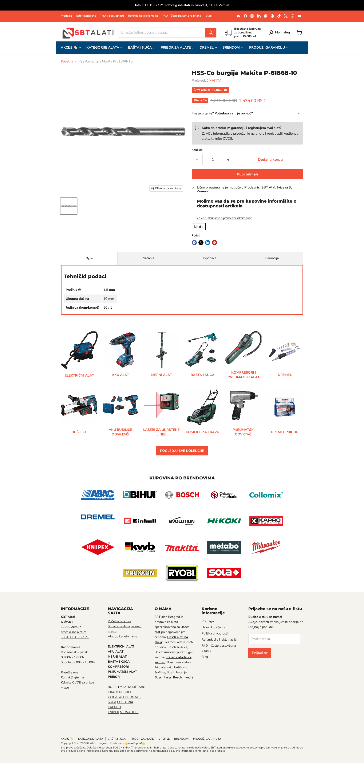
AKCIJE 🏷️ (69, 47)
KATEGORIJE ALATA (103, 47)
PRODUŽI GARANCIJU (267, 47)
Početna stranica (119, 621)
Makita (198, 226)
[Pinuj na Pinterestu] (214, 242)
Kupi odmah (247, 174)
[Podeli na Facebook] (194, 242)
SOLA (112, 702)
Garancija (272, 258)
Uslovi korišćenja (86, 15)
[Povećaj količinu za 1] (228, 159)
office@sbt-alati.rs (73, 632)
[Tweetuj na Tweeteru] (200, 242)
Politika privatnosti (112, 15)
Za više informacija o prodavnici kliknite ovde (224, 218)
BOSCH (113, 687)
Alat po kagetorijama (122, 636)
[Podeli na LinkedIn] (207, 242)
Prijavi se (260, 653)
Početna (67, 61)
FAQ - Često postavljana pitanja (182, 15)
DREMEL (207, 47)
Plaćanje (148, 258)
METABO (139, 687)
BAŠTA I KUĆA (140, 47)
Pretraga (66, 15)
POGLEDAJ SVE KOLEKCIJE (182, 451)
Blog (209, 15)
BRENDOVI (231, 47)
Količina (197, 150)
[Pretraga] (210, 32)
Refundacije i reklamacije (143, 15)
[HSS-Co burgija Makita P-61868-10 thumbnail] (68, 206)
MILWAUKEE (129, 712)
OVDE (227, 138)
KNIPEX (113, 712)
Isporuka (209, 258)
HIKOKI (113, 692)
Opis (89, 258)
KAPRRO (114, 707)
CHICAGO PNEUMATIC (125, 697)
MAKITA (215, 80)
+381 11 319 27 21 (75, 637)
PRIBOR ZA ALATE (176, 47)
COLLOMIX (125, 702)
